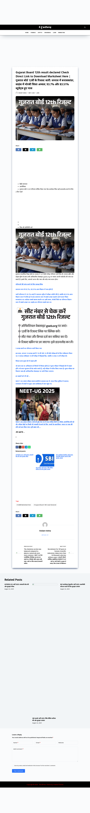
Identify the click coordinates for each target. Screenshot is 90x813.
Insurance (47, 32)
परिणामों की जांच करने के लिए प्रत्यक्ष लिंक (29, 284)
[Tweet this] (20, 447)
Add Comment (18, 749)
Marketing (61, 32)
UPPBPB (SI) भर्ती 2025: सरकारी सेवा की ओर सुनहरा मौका (24, 455)
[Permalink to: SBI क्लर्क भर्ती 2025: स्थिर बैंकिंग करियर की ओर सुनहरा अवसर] (45, 460)
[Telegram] (32, 149)
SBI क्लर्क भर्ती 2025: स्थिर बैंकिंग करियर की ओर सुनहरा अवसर (44, 468)
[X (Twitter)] (25, 149)
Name (15, 742)
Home (26, 32)
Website (61, 742)
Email (38, 742)
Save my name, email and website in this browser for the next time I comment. (34, 765)
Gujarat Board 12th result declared (45, 505)
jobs (38, 93)
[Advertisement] (45, 12)
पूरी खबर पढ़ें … (36, 427)
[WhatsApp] (39, 149)
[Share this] (17, 447)
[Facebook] (18, 149)
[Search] (85, 27)
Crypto (40, 32)
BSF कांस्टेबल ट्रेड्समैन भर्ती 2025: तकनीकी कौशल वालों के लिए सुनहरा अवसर (64, 456)
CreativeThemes (58, 784)
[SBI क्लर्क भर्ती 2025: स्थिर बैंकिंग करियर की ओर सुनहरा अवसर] (45, 649)
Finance (33, 32)
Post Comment (18, 771)
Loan (54, 32)
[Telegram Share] (26, 447)
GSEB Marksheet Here (24, 505)
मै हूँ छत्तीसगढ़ (45, 27)
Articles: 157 (45, 535)
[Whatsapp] (29, 447)
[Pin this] (23, 447)
